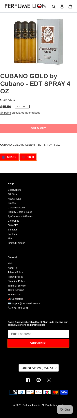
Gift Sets (12, 194)
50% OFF (13, 225)
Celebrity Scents (16, 207)
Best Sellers (14, 190)
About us (12, 268)
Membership (14, 294)
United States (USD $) (37, 368)
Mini (10, 238)
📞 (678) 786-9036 (18, 307)
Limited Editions (16, 243)
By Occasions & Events (20, 216)
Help (10, 263)
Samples (12, 229)
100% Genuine (16, 290)
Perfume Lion (30, 405)
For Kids (12, 234)
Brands (12, 203)
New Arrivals (14, 198)
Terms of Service (17, 285)
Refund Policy (15, 277)
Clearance (13, 220)
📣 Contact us (15, 299)
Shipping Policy (16, 281)
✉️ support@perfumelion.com (24, 303)
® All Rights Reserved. (51, 405)
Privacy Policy (15, 272)
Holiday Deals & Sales (20, 212)
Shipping (5, 112)
